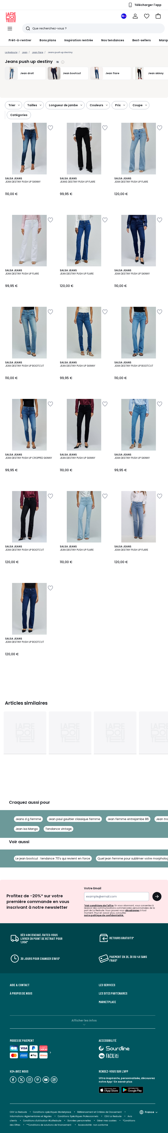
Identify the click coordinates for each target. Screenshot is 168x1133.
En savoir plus (123, 1081)
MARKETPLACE (107, 1002)
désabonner (132, 910)
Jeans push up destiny (60, 52)
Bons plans (48, 40)
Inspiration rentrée (78, 40)
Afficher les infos (84, 1020)
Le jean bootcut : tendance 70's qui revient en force (53, 858)
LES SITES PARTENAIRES (113, 993)
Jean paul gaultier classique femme (74, 819)
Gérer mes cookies (107, 1120)
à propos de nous (21, 993)
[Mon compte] (135, 16)
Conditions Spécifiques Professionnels (78, 1116)
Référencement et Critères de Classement (99, 1112)
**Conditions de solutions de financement (49, 1124)
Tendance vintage (58, 829)
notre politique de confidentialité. (104, 915)
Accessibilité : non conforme (93, 1124)
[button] (158, 16)
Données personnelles (79, 1120)
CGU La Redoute (112, 1116)
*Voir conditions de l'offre (99, 905)
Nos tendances (112, 40)
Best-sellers (141, 40)
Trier (11, 105)
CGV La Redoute (18, 1112)
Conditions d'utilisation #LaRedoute (42, 1120)
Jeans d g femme (28, 819)
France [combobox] (149, 1112)
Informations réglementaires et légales (31, 1116)
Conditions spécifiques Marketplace (52, 1112)
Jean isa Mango (27, 829)
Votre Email (92, 888)
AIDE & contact (20, 985)
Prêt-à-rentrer (20, 40)
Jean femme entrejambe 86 (128, 819)
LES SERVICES (107, 985)
